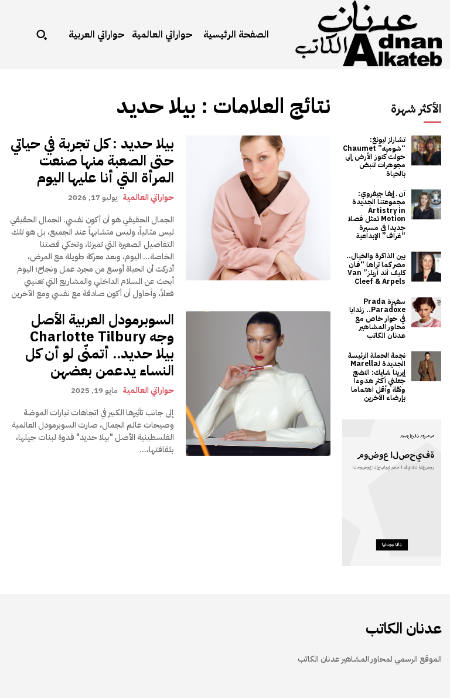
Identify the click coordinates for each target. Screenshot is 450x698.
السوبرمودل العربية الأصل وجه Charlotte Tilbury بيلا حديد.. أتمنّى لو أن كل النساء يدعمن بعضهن (99, 345)
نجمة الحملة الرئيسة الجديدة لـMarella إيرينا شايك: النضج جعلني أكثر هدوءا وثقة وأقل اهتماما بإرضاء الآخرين (376, 376)
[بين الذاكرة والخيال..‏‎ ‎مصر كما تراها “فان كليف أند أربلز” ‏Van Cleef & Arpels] (426, 267)
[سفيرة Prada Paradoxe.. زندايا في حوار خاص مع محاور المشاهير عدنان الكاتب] (426, 312)
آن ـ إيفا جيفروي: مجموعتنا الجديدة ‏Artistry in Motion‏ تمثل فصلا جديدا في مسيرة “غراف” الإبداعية (376, 214)
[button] (41, 34)
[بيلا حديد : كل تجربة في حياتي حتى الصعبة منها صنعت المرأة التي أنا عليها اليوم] (258, 207)
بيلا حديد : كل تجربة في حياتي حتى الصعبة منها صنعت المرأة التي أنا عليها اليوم (92, 160)
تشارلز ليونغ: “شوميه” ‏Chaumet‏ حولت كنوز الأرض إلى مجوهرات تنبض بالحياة (374, 156)
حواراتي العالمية (148, 197)
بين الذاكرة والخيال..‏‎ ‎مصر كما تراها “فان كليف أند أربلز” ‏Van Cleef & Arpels (375, 268)
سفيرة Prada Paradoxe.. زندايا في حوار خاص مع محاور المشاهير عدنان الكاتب (377, 318)
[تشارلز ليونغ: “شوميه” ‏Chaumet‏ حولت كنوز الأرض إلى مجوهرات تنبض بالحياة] (426, 150)
